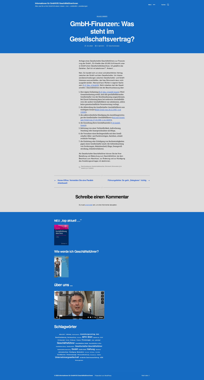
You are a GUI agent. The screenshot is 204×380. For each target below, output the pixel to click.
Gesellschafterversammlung (64, 349)
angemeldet (88, 205)
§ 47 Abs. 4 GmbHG (90, 85)
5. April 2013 (100, 46)
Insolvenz (98, 349)
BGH (90, 336)
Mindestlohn (80, 352)
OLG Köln (97, 352)
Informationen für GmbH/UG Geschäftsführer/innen (56, 3)
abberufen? (62, 334)
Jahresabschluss (63, 352)
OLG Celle (87, 352)
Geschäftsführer (66, 343)
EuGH (101, 337)
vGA (101, 357)
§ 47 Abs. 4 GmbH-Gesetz (109, 92)
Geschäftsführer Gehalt (81, 343)
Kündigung (72, 352)
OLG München (61, 355)
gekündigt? (98, 340)
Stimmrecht (108, 166)
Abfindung (68, 334)
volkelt (91, 46)
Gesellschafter (70, 346)
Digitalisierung (96, 337)
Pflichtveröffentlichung (83, 354)
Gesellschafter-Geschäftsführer (88, 346)
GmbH (75, 349)
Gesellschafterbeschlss (98, 166)
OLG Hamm (92, 352)
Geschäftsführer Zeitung (61, 346)
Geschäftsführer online (95, 343)
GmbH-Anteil (82, 349)
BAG (97, 334)
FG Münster (73, 340)
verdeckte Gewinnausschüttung (89, 357)
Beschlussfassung (86, 166)
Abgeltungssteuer (75, 334)
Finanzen (78, 340)
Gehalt (93, 340)
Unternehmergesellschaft (67, 357)
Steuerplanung (93, 354)
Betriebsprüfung (71, 337)
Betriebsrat (79, 337)
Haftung (91, 349)
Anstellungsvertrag (87, 334)
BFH (84, 336)
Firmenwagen (86, 340)
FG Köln (67, 340)
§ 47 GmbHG (89, 168)
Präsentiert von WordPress (103, 375)
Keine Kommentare (114, 46)
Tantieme (99, 354)
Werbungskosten (79, 360)
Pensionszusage (71, 355)
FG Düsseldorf (61, 340)
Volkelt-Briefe (102, 16)
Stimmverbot (115, 166)
